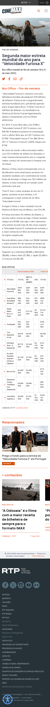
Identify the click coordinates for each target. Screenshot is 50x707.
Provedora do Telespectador (15, 645)
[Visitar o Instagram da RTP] (21, 585)
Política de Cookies (32, 694)
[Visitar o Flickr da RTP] (36, 585)
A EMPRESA (6, 660)
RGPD (4, 683)
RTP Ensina (7, 614)
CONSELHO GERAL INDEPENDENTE (15, 664)
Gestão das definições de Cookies (17, 687)
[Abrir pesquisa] (38, 10)
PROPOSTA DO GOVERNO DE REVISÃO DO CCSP (20, 679)
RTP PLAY (5, 618)
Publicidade (26, 698)
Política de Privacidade (12, 694)
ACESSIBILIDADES (9, 652)
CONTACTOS (7, 641)
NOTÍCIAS (6, 595)
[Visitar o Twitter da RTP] (13, 585)
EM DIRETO (6, 622)
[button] (5, 79)
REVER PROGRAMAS (10, 625)
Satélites (6, 656)
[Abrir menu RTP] (25, 2)
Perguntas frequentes (12, 633)
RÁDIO (4, 606)
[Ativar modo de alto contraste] (7, 699)
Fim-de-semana (10, 50)
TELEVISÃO (6, 602)
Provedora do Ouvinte (12, 648)
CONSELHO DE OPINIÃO (11, 668)
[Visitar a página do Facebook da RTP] (5, 585)
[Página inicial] (11, 10)
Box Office (9, 88)
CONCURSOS (7, 629)
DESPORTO (6, 598)
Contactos (7, 637)
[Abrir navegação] (46, 10)
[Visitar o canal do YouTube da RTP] (28, 585)
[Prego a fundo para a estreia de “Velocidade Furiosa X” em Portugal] (25, 439)
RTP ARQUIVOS (8, 610)
